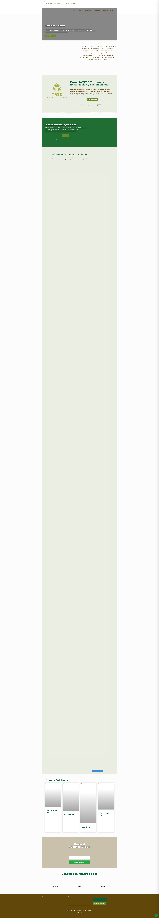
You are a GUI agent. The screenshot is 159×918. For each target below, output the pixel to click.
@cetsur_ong (55, 886)
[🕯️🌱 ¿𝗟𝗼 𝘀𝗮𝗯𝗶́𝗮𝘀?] (108, 503)
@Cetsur (79, 886)
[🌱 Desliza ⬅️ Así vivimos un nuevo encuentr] (97, 238)
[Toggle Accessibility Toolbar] (156, 915)
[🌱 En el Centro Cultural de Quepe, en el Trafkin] (85, 700)
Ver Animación (50, 35)
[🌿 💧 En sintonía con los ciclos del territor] (108, 394)
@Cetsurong (103, 886)
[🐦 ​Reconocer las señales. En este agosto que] (85, 502)
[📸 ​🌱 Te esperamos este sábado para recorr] (97, 343)
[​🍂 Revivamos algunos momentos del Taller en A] (97, 684)
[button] (43, 24)
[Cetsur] (60, 3)
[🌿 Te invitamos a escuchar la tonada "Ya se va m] (85, 190)
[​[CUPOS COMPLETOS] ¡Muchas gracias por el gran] (108, 688)
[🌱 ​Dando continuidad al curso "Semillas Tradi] (85, 379)
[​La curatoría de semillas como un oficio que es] (108, 181)
